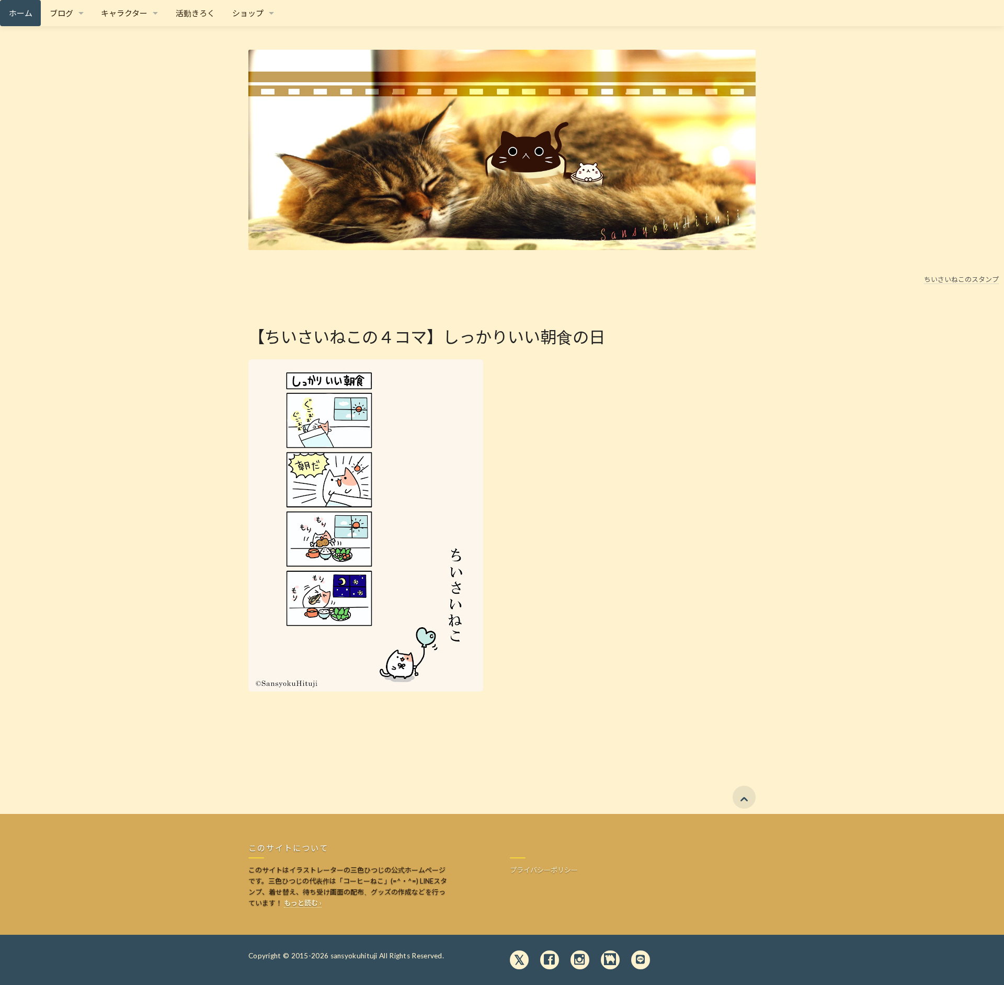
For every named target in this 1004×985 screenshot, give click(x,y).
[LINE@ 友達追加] (640, 960)
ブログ (61, 13)
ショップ (248, 13)
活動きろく (195, 13)
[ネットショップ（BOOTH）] (610, 960)
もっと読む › (303, 903)
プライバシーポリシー (544, 870)
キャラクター (124, 13)
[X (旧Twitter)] (519, 960)
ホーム (20, 13)
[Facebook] (549, 960)
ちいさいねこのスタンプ (961, 279)
